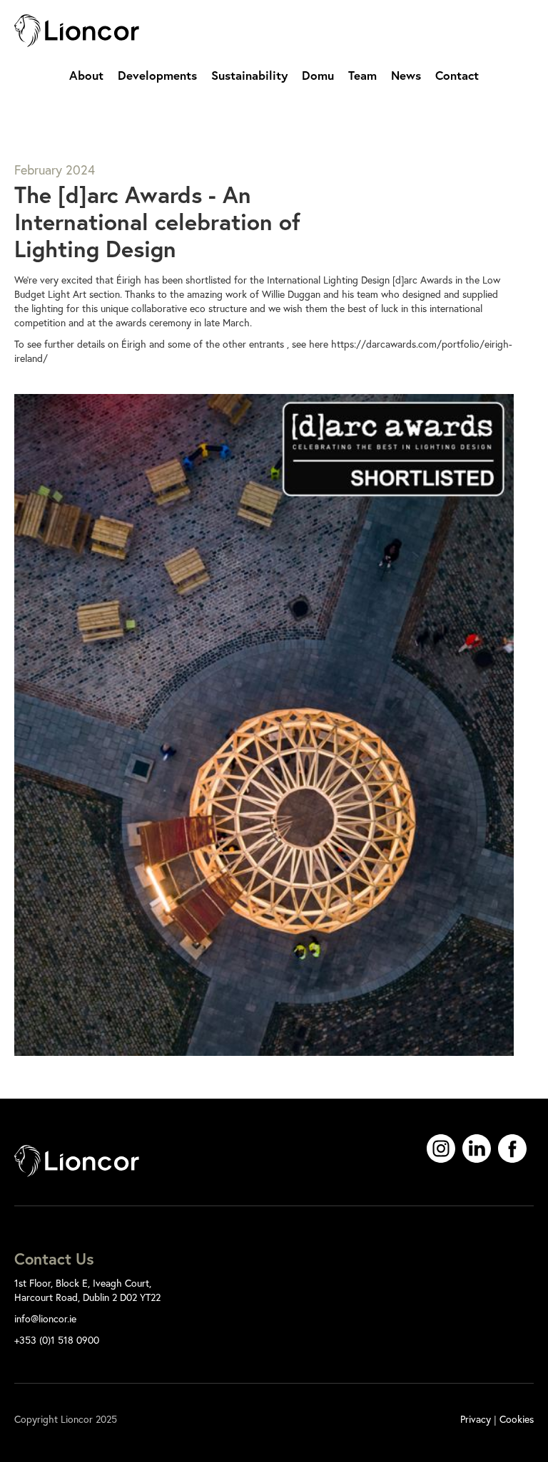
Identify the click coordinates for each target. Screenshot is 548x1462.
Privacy (475, 1419)
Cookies (516, 1419)
